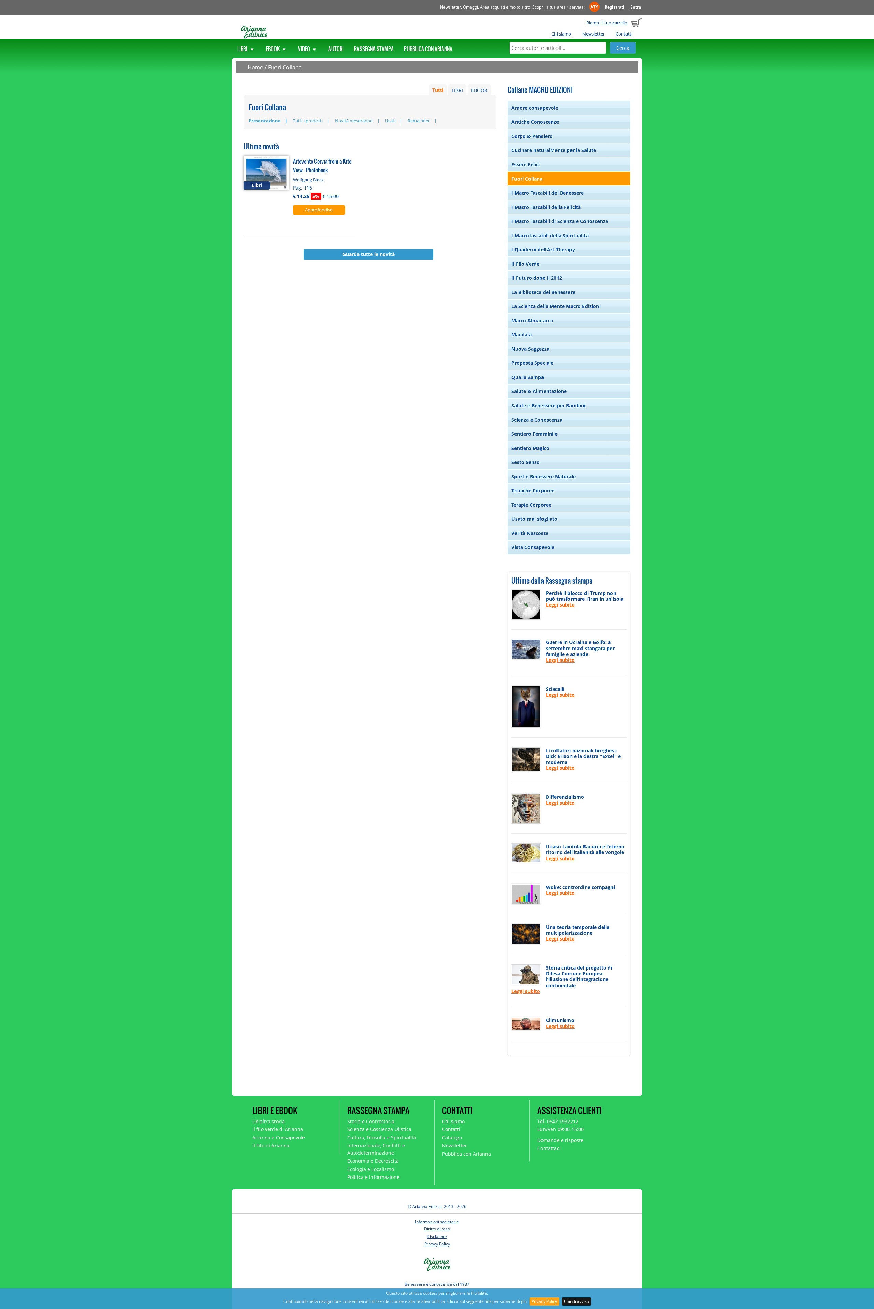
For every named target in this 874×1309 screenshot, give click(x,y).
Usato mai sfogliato (534, 519)
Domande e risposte (560, 1140)
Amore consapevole (534, 108)
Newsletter (593, 34)
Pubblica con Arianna (428, 49)
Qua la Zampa (527, 377)
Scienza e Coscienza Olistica (379, 1129)
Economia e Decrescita (373, 1161)
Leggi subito (560, 604)
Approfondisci (319, 210)
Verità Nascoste (529, 533)
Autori (336, 49)
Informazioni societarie (437, 1222)
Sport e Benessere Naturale (543, 476)
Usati (390, 120)
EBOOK (479, 90)
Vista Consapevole (532, 547)
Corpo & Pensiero (532, 136)
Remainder (419, 120)
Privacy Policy (544, 1301)
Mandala (521, 334)
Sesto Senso (525, 462)
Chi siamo (561, 34)
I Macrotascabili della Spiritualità (550, 235)
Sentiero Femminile (534, 434)
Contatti (624, 34)
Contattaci (549, 1148)
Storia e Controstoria (370, 1121)
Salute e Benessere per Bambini (548, 405)
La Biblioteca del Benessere (543, 292)
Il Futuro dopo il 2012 (536, 278)
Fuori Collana (285, 67)
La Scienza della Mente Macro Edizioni (556, 306)
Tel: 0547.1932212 (557, 1121)
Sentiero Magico (530, 448)
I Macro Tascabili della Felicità (546, 207)
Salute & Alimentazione (539, 391)
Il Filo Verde (525, 264)
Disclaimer (437, 1236)
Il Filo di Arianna (271, 1145)
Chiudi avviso (576, 1301)
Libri (243, 49)
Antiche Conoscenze (535, 122)
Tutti (437, 90)
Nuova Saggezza (530, 349)
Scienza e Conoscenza (536, 420)
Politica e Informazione (373, 1177)
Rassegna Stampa (374, 49)
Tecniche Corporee (532, 490)
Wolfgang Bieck (308, 180)
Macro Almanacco (532, 320)
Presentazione (265, 120)
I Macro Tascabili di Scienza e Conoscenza (559, 221)
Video (304, 49)
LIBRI (457, 90)
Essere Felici (525, 164)
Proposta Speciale (532, 363)
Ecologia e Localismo (370, 1169)
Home (255, 67)
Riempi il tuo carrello (607, 22)
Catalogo (452, 1137)
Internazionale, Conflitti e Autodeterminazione (376, 1149)
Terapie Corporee (531, 505)
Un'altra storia (268, 1121)
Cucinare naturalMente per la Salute (553, 150)
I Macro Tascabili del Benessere (547, 193)
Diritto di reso (437, 1229)
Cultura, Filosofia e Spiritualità (381, 1137)
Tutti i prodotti (308, 120)
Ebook (273, 49)
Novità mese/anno (354, 120)
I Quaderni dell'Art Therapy (543, 249)
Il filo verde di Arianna (277, 1129)
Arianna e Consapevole (278, 1137)
